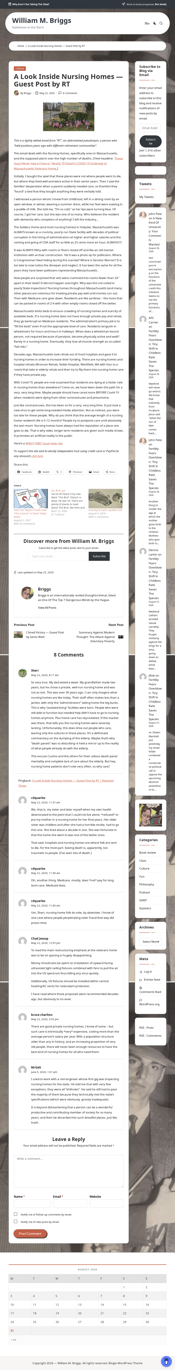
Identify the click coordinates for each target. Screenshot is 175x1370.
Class (142, 861)
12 (57, 1305)
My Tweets (146, 197)
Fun (142, 876)
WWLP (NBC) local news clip (43, 443)
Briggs (44, 589)
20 (80, 1313)
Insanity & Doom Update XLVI (105, 510)
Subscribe (99, 556)
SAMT (143, 900)
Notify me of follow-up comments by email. (46, 1214)
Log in (148, 971)
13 (80, 1305)
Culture (20, 68)
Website (95, 1197)
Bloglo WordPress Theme (126, 1363)
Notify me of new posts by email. (40, 1222)
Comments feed (150, 992)
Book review (147, 852)
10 (12, 1305)
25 (34, 1322)
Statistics (145, 908)
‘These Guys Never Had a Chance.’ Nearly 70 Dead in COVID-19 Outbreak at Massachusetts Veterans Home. (68, 163)
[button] (47, 608)
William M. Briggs (41, 20)
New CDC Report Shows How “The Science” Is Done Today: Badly (30, 513)
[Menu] (147, 23)
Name (19, 1197)
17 (12, 1313)
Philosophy (146, 884)
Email (58, 1197)
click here (37, 456)
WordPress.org (149, 1004)
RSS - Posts (146, 1028)
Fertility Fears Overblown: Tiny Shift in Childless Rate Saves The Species (155, 350)
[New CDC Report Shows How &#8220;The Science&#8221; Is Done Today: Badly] (31, 498)
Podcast (144, 892)
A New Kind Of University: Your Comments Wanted (155, 231)
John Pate (155, 214)
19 (57, 1313)
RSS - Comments (150, 1036)
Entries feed (152, 979)
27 (80, 1322)
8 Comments (70, 93)
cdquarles (38, 798)
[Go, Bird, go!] (70, 502)
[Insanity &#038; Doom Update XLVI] (106, 498)
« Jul (13, 1339)
